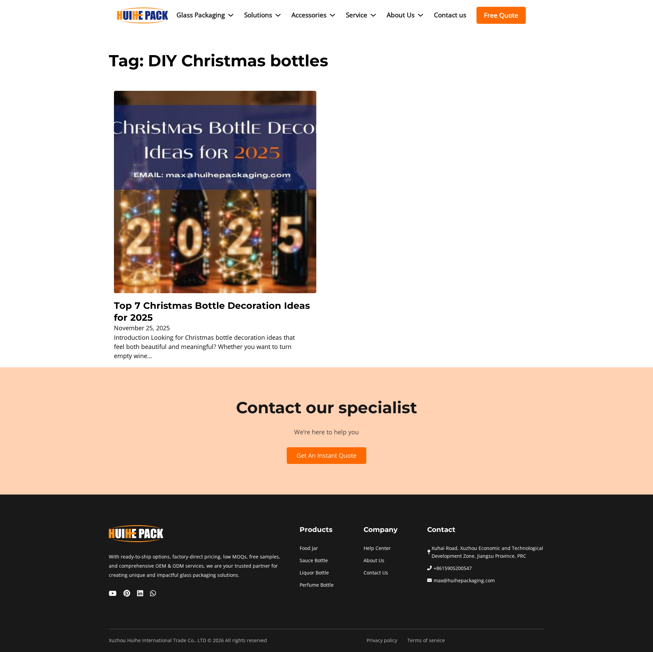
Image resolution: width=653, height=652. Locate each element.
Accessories (308, 15)
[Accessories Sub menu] (332, 15)
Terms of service (426, 640)
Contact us (450, 15)
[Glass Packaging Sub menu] (231, 15)
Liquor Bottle (314, 573)
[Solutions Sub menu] (278, 15)
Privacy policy (382, 640)
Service (356, 15)
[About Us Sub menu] (420, 15)
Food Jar (309, 548)
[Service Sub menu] (373, 15)
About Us (401, 15)
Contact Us (376, 573)
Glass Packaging (201, 15)
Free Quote (501, 15)
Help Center (377, 548)
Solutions (258, 15)
